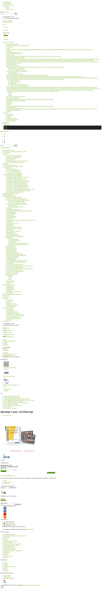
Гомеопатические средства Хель (15, 166)
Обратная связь (9, 336)
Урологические (10, 280)
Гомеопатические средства (10, 165)
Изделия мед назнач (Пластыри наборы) (17, 179)
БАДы (5, 154)
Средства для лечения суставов (17, 202)
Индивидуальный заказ (10, 341)
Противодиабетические (13, 256)
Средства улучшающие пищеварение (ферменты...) (20, 268)
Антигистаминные (11, 213)
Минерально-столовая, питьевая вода (13, 294)
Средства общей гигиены (13, 317)
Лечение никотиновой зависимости (19, 243)
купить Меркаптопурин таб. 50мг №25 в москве (16, 402)
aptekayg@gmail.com (10, 523)
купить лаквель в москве (10, 408)
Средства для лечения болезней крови (16, 198)
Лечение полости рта (12, 274)
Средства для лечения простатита (15, 264)
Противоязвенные (11, 245)
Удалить (6, 39)
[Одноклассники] (6, 457)
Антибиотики (10, 214)
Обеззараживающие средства (14, 197)
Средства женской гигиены (14, 318)
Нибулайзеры (10, 287)
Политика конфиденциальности (32, 585)
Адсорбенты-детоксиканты (13, 209)
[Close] (2, 587)
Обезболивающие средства (16, 206)
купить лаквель (7, 406)
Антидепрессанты (14, 239)
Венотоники (10, 218)
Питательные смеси (9, 194)
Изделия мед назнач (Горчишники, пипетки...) (18, 181)
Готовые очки (10, 115)
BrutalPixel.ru (31, 529)
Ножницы (6, 321)
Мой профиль (7, 575)
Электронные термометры (13, 291)
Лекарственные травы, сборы (11, 193)
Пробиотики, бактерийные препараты (16, 255)
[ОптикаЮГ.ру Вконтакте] (5, 508)
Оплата (5, 127)
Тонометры (9, 290)
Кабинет (7, 6)
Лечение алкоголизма (15, 240)
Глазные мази (10, 225)
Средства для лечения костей (17, 201)
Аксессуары (10, 114)
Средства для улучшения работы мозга (19, 244)
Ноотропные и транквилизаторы (15, 236)
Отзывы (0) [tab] (6, 483)
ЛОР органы (10, 275)
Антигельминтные (11, 212)
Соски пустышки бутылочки (14, 170)
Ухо (10, 278)
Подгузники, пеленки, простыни (15, 192)
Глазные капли (10, 224)
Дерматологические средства (14, 227)
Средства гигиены (8, 307)
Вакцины (6, 122)
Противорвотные (11, 247)
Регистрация (10, 9)
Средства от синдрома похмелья (15, 267)
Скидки (6, 342)
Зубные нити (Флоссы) (12, 311)
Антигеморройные (11, 216)
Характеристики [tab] (8, 482)
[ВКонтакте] (4, 457)
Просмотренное (10, 334)
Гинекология (10, 221)
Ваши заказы (7, 576)
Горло (11, 276)
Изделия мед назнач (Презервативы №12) (17, 185)
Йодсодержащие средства (13, 235)
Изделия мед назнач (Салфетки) (15, 178)
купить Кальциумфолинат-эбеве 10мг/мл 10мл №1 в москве (19, 400)
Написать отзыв (8, 415)
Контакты (6, 129)
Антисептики (10, 309)
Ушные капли (10, 282)
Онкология (6, 123)
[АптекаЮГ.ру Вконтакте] (5, 511)
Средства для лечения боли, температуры (17, 204)
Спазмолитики (10, 263)
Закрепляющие (10, 232)
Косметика (9, 319)
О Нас (5, 126)
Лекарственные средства (10, 196)
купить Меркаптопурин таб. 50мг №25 (13, 401)
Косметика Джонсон (12, 169)
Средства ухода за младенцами (14, 173)
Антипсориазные (11, 217)
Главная (7, 328)
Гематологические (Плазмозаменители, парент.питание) (21, 220)
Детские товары (8, 167)
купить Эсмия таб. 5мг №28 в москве (13, 405)
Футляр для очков (11, 120)
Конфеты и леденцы (12, 158)
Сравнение (9, 330)
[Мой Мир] (9, 457)
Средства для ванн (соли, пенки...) (15, 162)
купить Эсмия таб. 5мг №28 (11, 404)
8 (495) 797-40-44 (8, 22)
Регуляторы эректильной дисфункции (16, 262)
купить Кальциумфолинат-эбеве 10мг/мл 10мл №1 (16, 398)
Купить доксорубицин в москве (12, 396)
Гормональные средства (13, 223)
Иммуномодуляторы (12, 233)
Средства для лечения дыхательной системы (15, 151)
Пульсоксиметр (10, 288)
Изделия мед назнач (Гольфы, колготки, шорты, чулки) (20, 189)
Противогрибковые (12, 249)
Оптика (5, 298)
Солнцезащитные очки (12, 119)
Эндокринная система (9, 150)
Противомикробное (12, 251)
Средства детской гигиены (13, 171)
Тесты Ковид (7, 152)
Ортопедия (6, 125)
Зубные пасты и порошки (13, 313)
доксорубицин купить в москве (12, 397)
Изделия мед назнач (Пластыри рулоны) (17, 188)
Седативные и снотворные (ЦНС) (15, 271)
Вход (8, 7)
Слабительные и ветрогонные (14, 270)
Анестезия (9, 208)
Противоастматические (13, 258)
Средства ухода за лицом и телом (15, 315)
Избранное (8, 332)
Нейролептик (13, 241)
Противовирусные (11, 259)
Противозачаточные (12, 248)
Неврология (10, 237)
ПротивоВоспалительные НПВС (15, 253)
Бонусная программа (9, 578)
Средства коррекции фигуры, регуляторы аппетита (20, 266)
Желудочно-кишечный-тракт (14, 231)
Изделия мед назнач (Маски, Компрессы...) (17, 182)
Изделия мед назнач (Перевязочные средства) (18, 190)
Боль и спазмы (13, 205)
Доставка (6, 563)
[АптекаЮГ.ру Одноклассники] (5, 517)
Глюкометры (10, 286)
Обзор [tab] (5, 480)
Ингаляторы (10, 293)
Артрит (8, 283)
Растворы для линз (11, 118)
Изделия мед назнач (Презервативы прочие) (18, 186)
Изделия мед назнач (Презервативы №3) (17, 183)
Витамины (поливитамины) (14, 157)
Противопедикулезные (12, 252)
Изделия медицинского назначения (13, 174)
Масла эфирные (11, 159)
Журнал (6, 348)
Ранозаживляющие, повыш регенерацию (17, 161)
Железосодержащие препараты (14, 228)
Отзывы (6, 565)
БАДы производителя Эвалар (14, 155)
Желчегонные (10, 229)
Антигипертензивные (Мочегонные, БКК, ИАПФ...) (20, 210)
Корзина (6, 35)
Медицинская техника (9, 284)
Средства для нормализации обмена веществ (18, 200)
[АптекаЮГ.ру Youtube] (5, 514)
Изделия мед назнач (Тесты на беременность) (18, 177)
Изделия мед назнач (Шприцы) (14, 175)
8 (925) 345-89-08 (8, 20)
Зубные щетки (10, 310)
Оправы (9, 116)
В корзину (3, 500)
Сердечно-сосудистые (12, 272)
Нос (11, 279)
